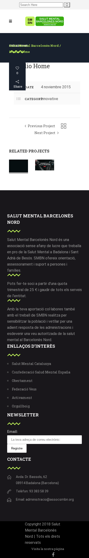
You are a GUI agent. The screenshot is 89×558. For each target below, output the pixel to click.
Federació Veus (24, 389)
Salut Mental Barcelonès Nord (34, 45)
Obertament (22, 380)
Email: (12, 431)
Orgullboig (21, 406)
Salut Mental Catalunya (31, 363)
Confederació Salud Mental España (41, 372)
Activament (22, 397)
